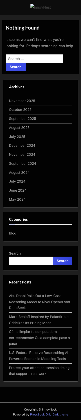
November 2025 (22, 101)
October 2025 (20, 109)
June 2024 (18, 190)
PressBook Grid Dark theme (49, 414)
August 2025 (19, 127)
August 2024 (19, 172)
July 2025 (17, 137)
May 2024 (17, 199)
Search (15, 253)
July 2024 (17, 181)
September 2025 (22, 118)
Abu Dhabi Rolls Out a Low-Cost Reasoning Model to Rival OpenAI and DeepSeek (39, 302)
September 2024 (22, 163)
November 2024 (22, 154)
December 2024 (22, 145)
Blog (12, 233)
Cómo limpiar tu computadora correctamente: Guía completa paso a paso (39, 338)
